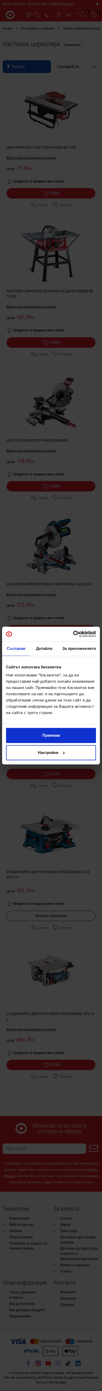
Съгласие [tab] (16, 648)
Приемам (51, 735)
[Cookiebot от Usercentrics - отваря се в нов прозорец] (73, 634)
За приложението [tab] (79, 648)
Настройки (48, 752)
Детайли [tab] (44, 648)
